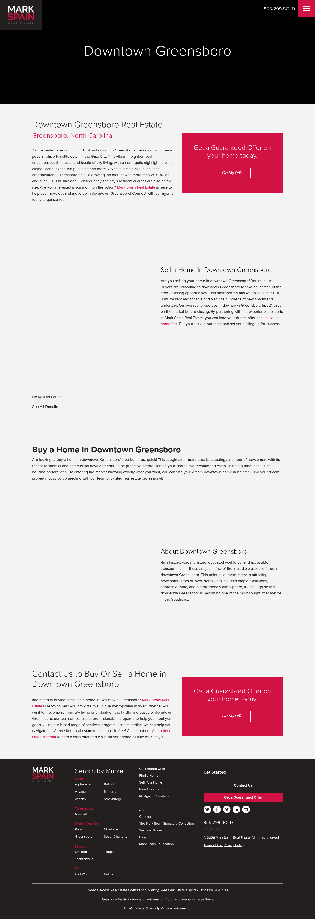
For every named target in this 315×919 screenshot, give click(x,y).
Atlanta (80, 792)
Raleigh (80, 829)
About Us (146, 810)
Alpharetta (83, 785)
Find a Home (148, 776)
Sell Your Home (150, 783)
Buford (109, 785)
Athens (80, 799)
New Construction (152, 789)
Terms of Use (213, 845)
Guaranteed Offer (152, 769)
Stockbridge (113, 799)
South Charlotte (116, 837)
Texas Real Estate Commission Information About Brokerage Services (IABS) (157, 899)
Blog (142, 837)
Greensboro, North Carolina (72, 136)
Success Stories (151, 831)
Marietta (110, 792)
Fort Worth (83, 874)
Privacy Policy (234, 845)
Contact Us (243, 785)
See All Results (45, 407)
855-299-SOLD (279, 9)
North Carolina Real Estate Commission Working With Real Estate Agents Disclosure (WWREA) (158, 890)
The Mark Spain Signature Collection (166, 824)
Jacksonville (84, 859)
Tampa (109, 852)
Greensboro (84, 837)
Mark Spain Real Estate (136, 187)
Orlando (81, 852)
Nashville (82, 814)
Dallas (108, 874)
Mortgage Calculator (154, 796)
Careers (145, 817)
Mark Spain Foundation (156, 844)
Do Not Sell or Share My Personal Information (157, 908)
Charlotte (111, 829)
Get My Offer (232, 172)
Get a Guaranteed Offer (243, 797)
